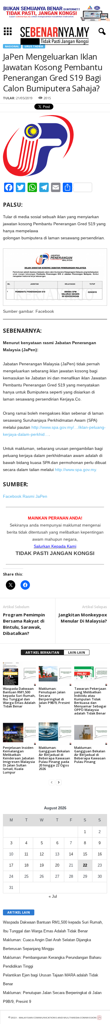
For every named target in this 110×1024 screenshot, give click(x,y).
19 (42, 865)
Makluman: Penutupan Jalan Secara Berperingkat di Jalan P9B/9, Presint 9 (54, 697)
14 (71, 854)
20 (57, 865)
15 (85, 854)
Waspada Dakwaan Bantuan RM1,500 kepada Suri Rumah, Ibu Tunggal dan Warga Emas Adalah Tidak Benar (19, 697)
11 (26, 854)
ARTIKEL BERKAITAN (42, 652)
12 (42, 854)
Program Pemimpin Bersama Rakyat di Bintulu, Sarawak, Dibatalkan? (24, 624)
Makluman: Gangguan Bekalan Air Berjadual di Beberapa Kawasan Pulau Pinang (90, 754)
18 (26, 865)
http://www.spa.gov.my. (76, 469)
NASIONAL (12, 46)
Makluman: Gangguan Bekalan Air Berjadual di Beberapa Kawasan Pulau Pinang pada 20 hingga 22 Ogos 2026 (54, 758)
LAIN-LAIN (76, 652)
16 (100, 854)
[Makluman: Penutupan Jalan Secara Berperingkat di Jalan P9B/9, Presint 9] (55, 673)
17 (11, 865)
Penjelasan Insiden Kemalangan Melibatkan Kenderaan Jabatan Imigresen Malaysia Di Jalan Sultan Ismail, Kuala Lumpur (19, 759)
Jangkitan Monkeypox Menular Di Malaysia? (82, 618)
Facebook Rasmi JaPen (25, 496)
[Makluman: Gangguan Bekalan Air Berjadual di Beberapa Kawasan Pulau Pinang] (90, 732)
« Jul (53, 896)
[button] (100, 31)
